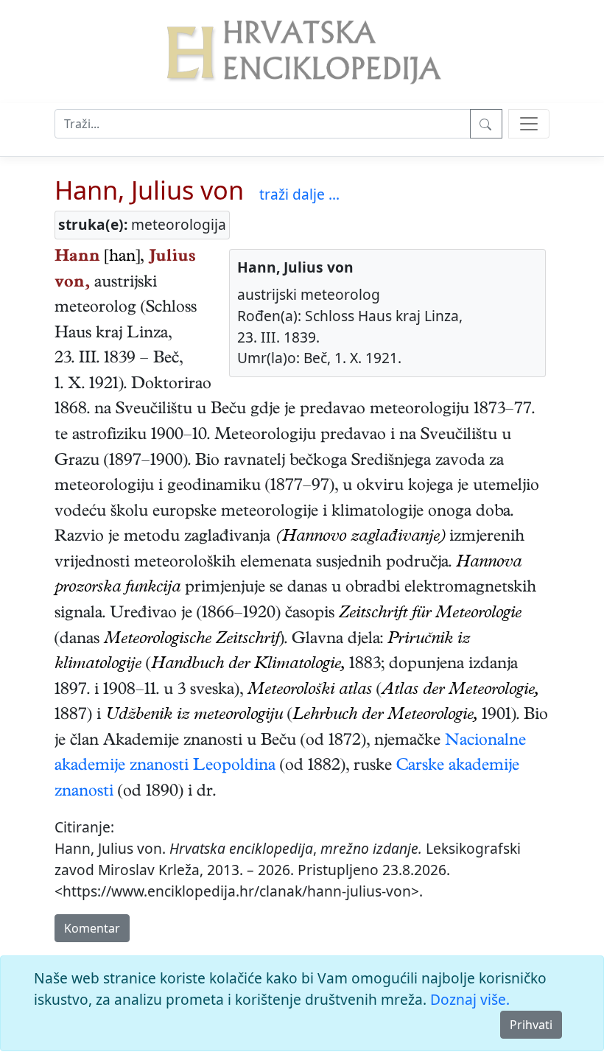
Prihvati (531, 1025)
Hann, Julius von (149, 189)
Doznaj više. (470, 999)
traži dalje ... (299, 194)
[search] (528, 123)
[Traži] (486, 123)
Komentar (92, 928)
